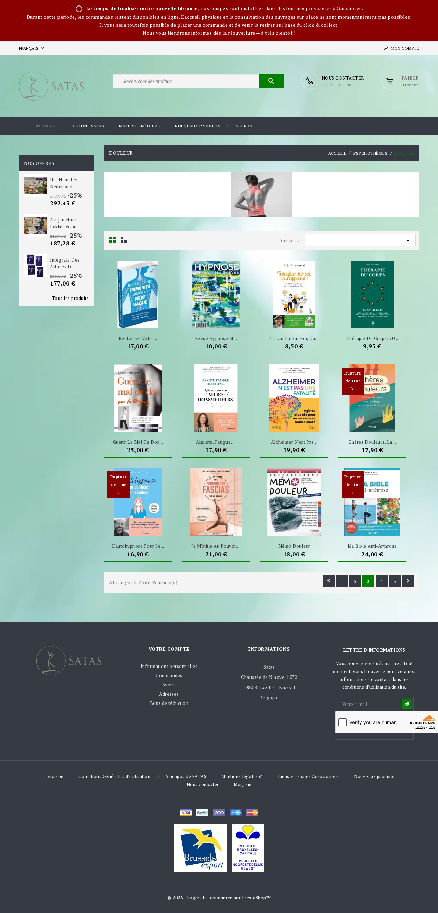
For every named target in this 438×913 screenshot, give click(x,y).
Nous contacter (202, 784)
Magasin (243, 784)
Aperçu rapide (150, 320)
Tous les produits (70, 298)
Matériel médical (139, 125)
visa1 (252, 812)
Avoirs (169, 685)
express (219, 812)
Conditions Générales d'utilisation (114, 776)
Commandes (169, 675)
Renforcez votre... (138, 338)
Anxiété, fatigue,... (216, 442)
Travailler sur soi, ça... (294, 338)
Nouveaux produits (198, 125)
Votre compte (169, 649)
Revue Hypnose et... (216, 338)
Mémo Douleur (294, 546)
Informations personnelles (169, 666)
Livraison (53, 776)
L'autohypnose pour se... (138, 546)
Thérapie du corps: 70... (372, 338)
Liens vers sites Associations (308, 776)
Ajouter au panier (125, 320)
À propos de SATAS (186, 776)
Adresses (169, 694)
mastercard (236, 812)
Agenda (243, 125)
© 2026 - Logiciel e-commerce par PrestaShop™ (219, 898)
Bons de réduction (169, 703)
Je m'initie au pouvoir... (216, 546)
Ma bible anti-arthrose (372, 546)
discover (202, 812)
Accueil (45, 125)
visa (186, 812)
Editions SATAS (86, 125)
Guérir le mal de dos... (138, 442)
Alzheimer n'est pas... (294, 442)
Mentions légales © (242, 776)
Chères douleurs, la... (372, 442)
